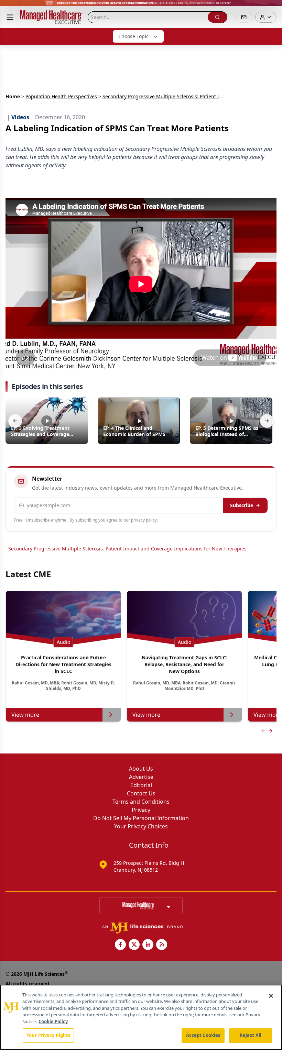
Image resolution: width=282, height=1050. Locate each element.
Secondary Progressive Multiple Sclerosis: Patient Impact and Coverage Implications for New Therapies (127, 548)
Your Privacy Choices (141, 826)
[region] (141, 1017)
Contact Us (141, 793)
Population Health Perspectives (61, 96)
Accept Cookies (203, 1035)
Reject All (250, 1035)
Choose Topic (133, 36)
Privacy (141, 810)
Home (13, 96)
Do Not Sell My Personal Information (141, 818)
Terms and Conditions (141, 801)
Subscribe (241, 505)
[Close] (271, 995)
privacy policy (144, 520)
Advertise (141, 777)
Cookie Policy (53, 1021)
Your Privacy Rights (48, 1035)
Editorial (141, 785)
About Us (141, 768)
